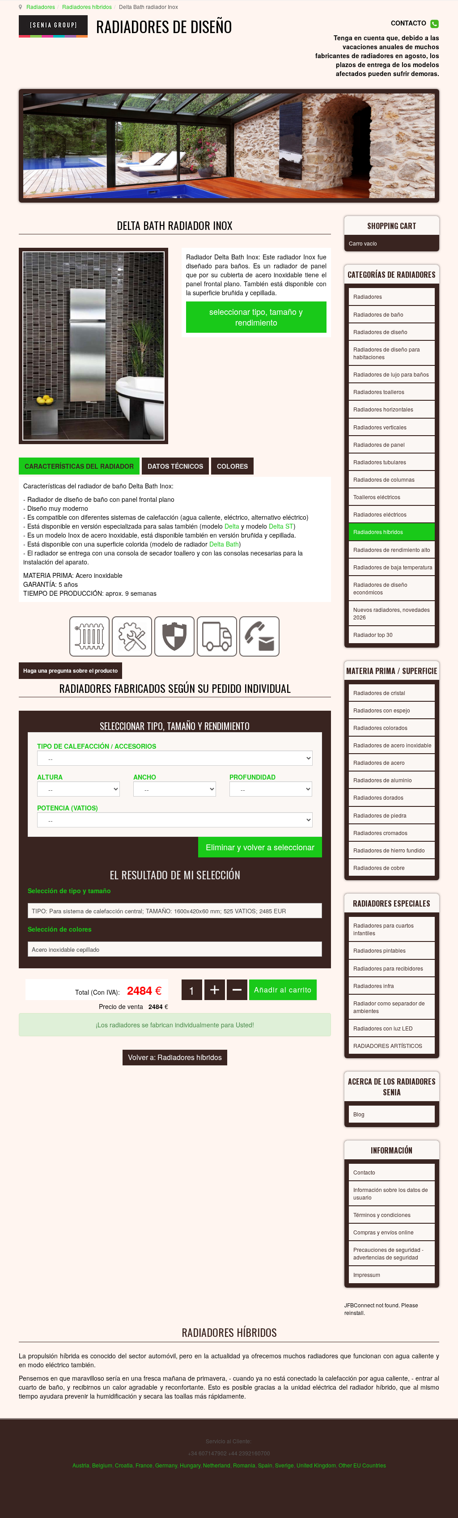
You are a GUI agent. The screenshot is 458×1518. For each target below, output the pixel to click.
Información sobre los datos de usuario (390, 1193)
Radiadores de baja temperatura (393, 567)
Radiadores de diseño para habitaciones (386, 352)
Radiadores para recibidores (388, 968)
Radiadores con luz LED (383, 1028)
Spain (265, 1465)
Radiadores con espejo (381, 710)
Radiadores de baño (378, 314)
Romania (244, 1465)
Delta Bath (224, 543)
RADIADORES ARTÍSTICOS (387, 1045)
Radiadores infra (373, 985)
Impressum (366, 1274)
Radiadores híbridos (87, 6)
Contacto (364, 1172)
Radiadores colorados (380, 727)
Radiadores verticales (380, 427)
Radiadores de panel (379, 444)
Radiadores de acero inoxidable (392, 745)
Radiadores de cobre (379, 867)
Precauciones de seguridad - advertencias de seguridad (388, 1253)
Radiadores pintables (379, 950)
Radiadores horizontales (383, 409)
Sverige (284, 1465)
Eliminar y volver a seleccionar (260, 846)
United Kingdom (316, 1465)
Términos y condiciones (382, 1214)
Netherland (216, 1465)
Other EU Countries (362, 1465)
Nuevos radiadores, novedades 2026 (391, 613)
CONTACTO (408, 22)
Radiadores (40, 6)
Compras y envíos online (383, 1232)
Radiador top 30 (373, 634)
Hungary (190, 1465)
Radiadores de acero (379, 762)
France (144, 1465)
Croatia (124, 1465)
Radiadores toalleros (378, 391)
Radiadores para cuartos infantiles (383, 929)
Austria (80, 1465)
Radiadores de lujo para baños (391, 374)
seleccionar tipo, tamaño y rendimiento (256, 316)
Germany (166, 1465)
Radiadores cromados (380, 832)
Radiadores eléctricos (380, 514)
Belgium (102, 1465)
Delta (232, 526)
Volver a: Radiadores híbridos (175, 1057)
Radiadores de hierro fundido (389, 850)
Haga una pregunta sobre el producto (70, 670)
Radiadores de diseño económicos (380, 588)
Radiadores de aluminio (382, 780)
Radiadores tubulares (379, 462)
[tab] (79, 466)
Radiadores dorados (378, 797)
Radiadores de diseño (380, 331)
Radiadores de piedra (380, 815)
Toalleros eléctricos (376, 496)
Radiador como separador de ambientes (389, 1006)
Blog (359, 1114)
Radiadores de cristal (379, 692)
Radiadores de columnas (384, 479)
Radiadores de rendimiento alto (391, 549)
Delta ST (281, 526)
